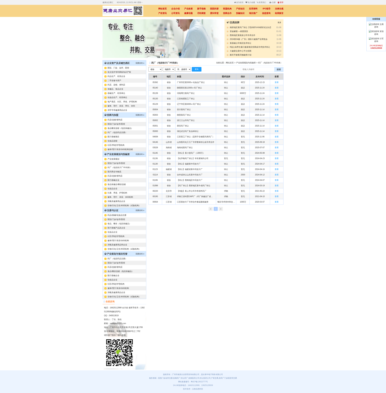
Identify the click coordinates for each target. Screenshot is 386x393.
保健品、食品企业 (115, 89)
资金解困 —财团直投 (239, 31)
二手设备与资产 (114, 80)
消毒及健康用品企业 (116, 201)
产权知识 (240, 8)
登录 (281, 2)
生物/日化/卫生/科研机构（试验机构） (124, 205)
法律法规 (279, 8)
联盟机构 (227, 8)
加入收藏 (251, 2)
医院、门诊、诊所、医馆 (118, 68)
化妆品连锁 (112, 141)
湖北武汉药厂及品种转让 (188, 131)
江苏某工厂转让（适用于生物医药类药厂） (195, 137)
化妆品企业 (112, 188)
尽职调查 (201, 13)
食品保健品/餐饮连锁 (117, 184)
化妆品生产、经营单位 (117, 97)
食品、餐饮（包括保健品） (119, 223)
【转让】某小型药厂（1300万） (191, 153)
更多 (279, 22)
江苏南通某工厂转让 (186, 98)
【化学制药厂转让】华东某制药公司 (192, 158)
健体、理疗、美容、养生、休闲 (121, 106)
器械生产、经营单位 (116, 93)
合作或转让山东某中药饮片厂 (189, 175)
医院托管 (214, 8)
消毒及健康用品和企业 (117, 245)
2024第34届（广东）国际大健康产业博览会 (248, 39)
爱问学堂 (214, 13)
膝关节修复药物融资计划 (240, 55)
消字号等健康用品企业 (117, 110)
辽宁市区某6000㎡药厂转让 (189, 104)
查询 (196, 69)
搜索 (279, 69)
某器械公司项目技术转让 (240, 43)
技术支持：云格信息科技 (193, 389)
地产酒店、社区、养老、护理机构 (122, 102)
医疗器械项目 (113, 137)
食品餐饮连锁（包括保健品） (120, 128)
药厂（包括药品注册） (117, 132)
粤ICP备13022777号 (199, 382)
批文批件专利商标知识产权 (119, 72)
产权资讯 (162, 13)
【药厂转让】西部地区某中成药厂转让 (193, 185)
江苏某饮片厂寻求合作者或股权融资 (192, 202)
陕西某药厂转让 (184, 115)
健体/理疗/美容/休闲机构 (118, 240)
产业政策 (188, 8)
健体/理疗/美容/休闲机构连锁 (120, 149)
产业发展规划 (113, 159)
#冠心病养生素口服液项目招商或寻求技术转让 (250, 47)
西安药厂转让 (183, 126)
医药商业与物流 (114, 172)
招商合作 (227, 13)
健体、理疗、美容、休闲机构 (120, 197)
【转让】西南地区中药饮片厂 (189, 180)
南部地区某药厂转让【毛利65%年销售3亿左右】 (251, 27)
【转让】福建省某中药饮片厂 (189, 169)
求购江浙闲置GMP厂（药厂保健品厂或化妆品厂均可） (195, 196)
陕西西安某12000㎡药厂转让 (189, 88)
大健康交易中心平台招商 (240, 51)
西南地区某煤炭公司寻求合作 (242, 35)
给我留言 (279, 13)
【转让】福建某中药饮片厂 (189, 164)
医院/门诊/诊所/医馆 (116, 124)
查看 (277, 82)
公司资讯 (175, 13)
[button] (162, 55)
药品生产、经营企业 (116, 76)
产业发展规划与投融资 (246, 63)
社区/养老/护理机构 (116, 145)
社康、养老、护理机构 (117, 193)
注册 (274, 2)
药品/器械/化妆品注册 (117, 215)
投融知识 (240, 13)
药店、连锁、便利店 (116, 85)
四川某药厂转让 (184, 109)
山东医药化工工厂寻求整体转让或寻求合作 (195, 142)
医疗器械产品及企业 (116, 228)
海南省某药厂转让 (185, 147)
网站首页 (162, 8)
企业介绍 (175, 8)
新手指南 (201, 8)
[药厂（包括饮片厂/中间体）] (125, 11)
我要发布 (139, 63)
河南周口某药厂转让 (186, 93)
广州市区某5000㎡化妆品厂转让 (191, 82)
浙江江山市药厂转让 (186, 120)
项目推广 (253, 13)
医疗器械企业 (113, 180)
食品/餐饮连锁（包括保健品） (121, 271)
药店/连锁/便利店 (115, 120)
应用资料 (253, 8)
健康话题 (188, 13)
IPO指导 (267, 8)
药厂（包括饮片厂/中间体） (120, 167)
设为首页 (240, 2)
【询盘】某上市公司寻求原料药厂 (191, 191)
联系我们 (262, 2)
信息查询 (266, 13)
